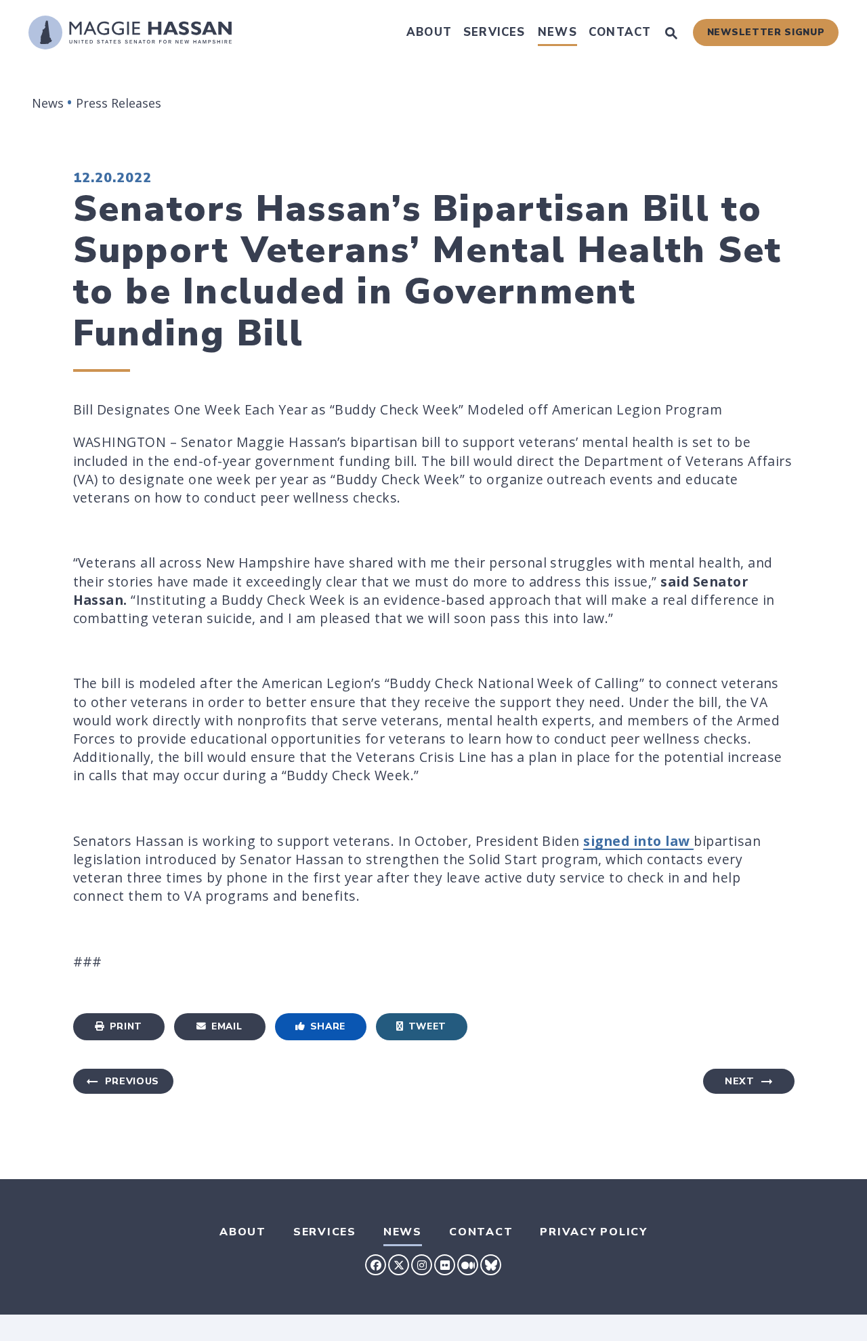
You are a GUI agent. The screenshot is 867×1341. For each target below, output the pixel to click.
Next (740, 1081)
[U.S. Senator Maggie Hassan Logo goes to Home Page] (130, 32)
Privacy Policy (594, 1232)
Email (226, 1026)
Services (494, 32)
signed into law (638, 841)
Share (327, 1026)
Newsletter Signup (766, 32)
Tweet (427, 1026)
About (429, 32)
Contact (620, 32)
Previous (132, 1081)
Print (126, 1026)
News (557, 32)
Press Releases (118, 103)
